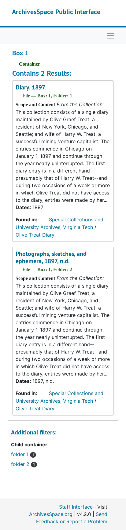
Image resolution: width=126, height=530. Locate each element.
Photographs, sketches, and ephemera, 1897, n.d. (51, 257)
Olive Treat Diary (35, 235)
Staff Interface (76, 507)
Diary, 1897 (30, 87)
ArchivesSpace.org (50, 514)
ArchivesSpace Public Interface (56, 11)
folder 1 (22, 454)
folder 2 (23, 464)
